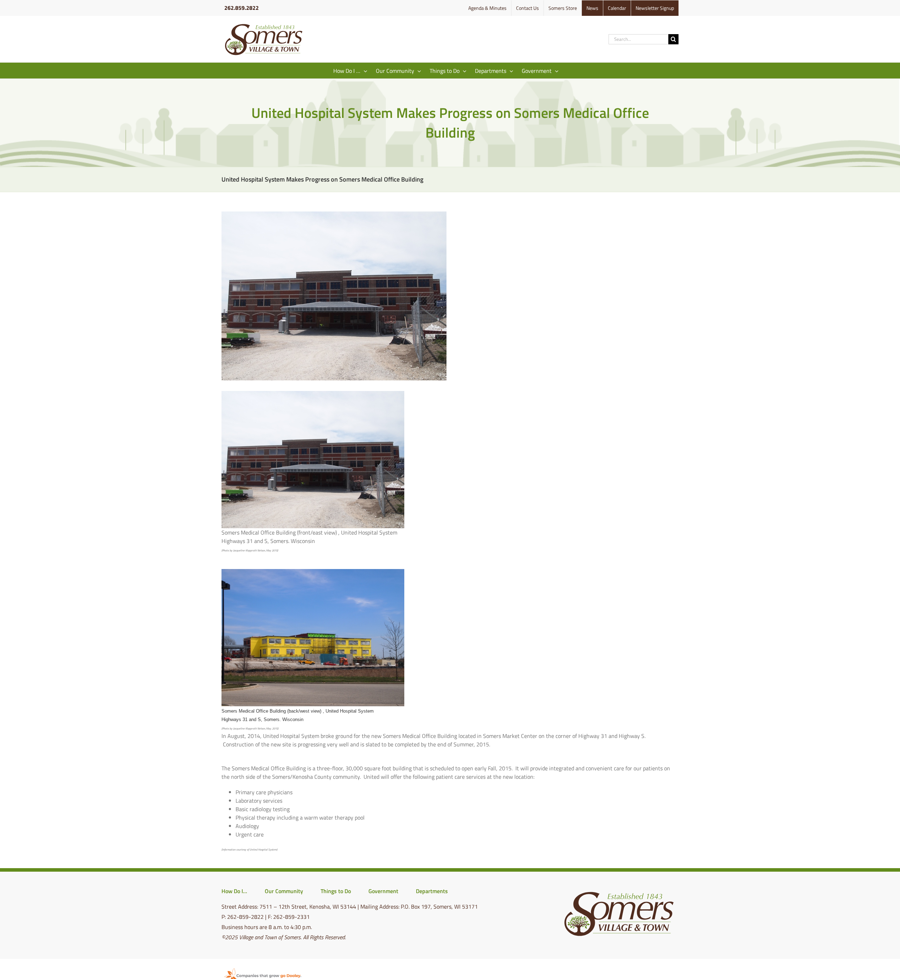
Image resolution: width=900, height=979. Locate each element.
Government (383, 891)
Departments (432, 891)
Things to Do (336, 891)
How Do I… (234, 891)
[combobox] (638, 39)
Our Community (284, 891)
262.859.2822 (241, 8)
